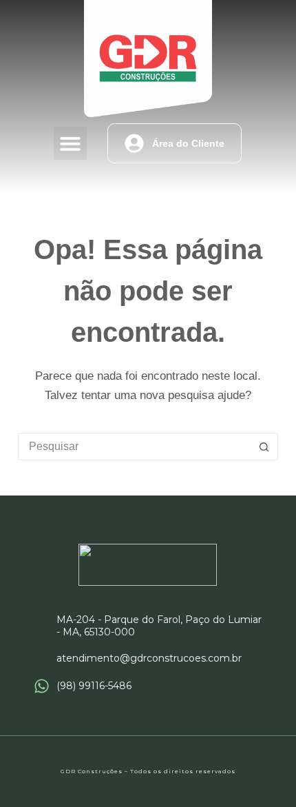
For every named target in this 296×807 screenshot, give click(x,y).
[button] (70, 143)
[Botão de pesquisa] (263, 446)
